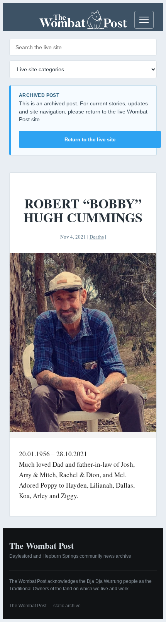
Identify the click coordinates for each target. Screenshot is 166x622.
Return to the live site (89, 140)
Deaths (97, 236)
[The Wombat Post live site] (83, 19)
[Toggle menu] (144, 20)
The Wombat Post (41, 545)
